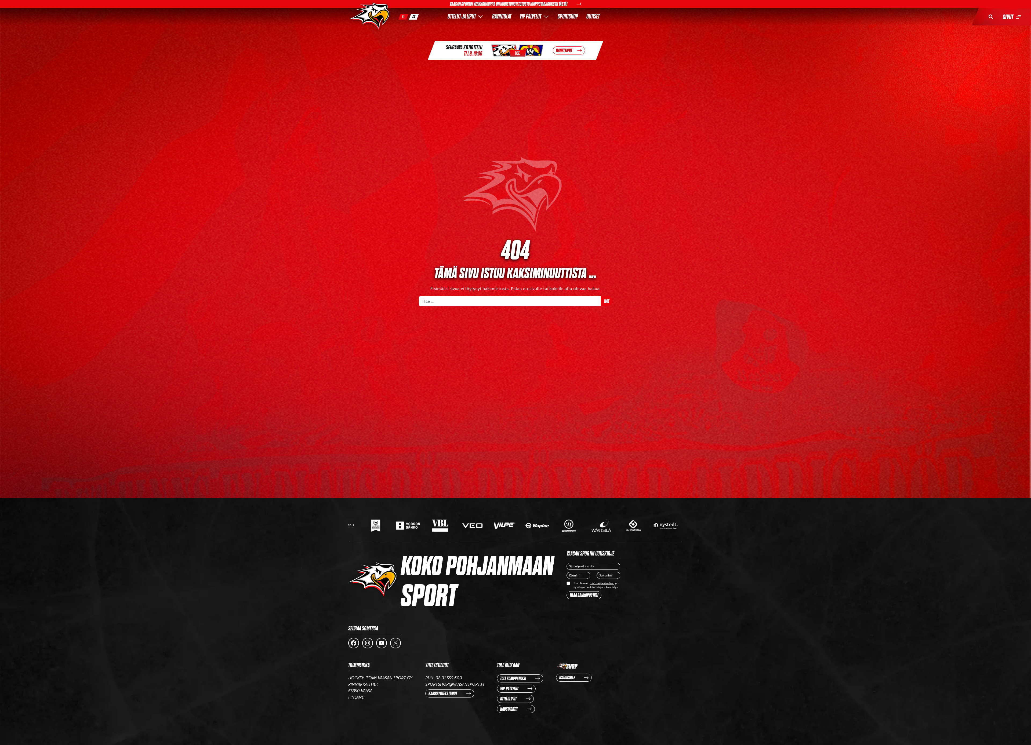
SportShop (568, 16)
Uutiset (593, 16)
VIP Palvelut (530, 16)
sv (414, 17)
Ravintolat (501, 16)
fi (403, 17)
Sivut (1008, 16)
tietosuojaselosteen (602, 583)
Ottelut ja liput (462, 16)
